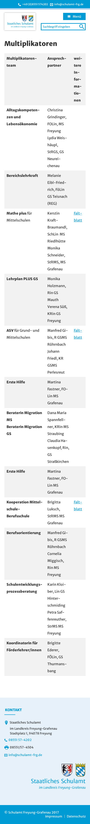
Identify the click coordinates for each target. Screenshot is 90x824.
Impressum (53, 816)
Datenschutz (76, 816)
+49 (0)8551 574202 (35, 4)
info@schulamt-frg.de (68, 4)
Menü (77, 17)
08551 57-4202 (20, 740)
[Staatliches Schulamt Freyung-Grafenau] (20, 21)
